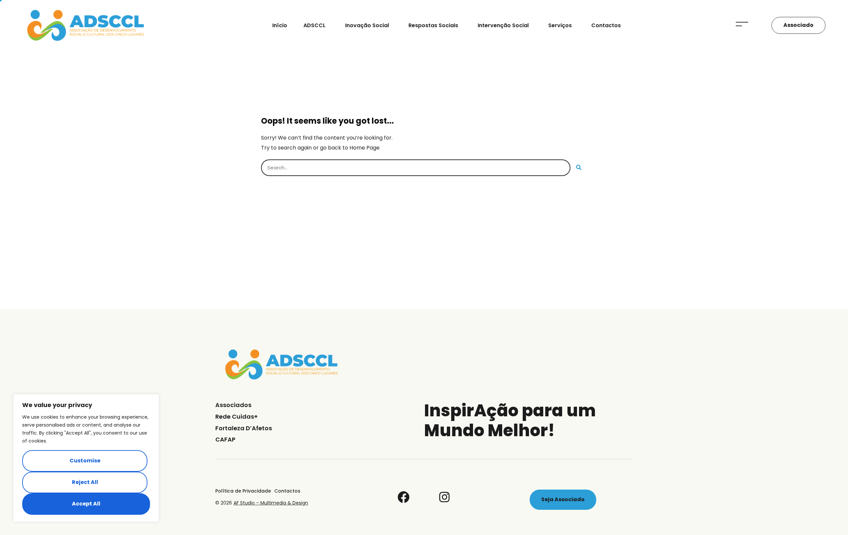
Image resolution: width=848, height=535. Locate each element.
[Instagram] (444, 497)
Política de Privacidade (243, 491)
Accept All (86, 503)
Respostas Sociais (433, 25)
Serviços (560, 25)
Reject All (85, 482)
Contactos (606, 25)
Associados (233, 405)
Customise (85, 460)
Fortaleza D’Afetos (243, 428)
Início (279, 25)
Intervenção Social (503, 25)
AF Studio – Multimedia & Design (271, 503)
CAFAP (225, 439)
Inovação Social (367, 25)
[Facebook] (403, 497)
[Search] (578, 167)
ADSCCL (314, 25)
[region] (86, 458)
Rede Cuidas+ (236, 416)
